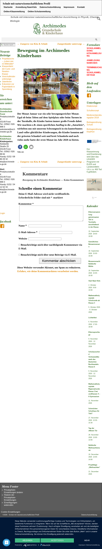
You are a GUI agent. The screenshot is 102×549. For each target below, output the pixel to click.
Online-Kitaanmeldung (14, 11)
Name (23, 225)
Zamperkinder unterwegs (71, 44)
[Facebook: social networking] (2, 225)
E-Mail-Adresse (28, 232)
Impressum (69, 7)
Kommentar (26, 203)
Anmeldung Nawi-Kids (26, 7)
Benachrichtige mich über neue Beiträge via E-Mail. (48, 254)
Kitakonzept (92, 106)
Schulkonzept (93, 110)
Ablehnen (27, 540)
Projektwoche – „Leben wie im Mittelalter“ (8, 61)
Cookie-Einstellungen (10, 512)
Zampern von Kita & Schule (32, 44)
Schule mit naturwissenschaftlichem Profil (26, 3)
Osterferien (7, 82)
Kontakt (81, 7)
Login (2, 213)
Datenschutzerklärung (50, 7)
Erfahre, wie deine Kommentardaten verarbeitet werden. (47, 271)
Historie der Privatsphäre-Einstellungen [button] (10, 497)
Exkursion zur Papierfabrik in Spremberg (8, 86)
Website (23, 238)
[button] (20, 147)
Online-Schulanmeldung (39, 11)
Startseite (8, 7)
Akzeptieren (57, 540)
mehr (87, 540)
